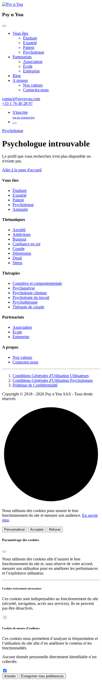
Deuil (17, 258)
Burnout (19, 239)
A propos (20, 80)
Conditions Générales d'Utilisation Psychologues (53, 380)
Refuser (55, 529)
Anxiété (19, 230)
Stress (17, 262)
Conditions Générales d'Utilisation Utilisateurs (51, 375)
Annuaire (20, 209)
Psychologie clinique (30, 293)
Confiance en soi (26, 244)
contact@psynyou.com (21, 99)
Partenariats (22, 57)
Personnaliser (14, 529)
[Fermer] (4, 26)
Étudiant (30, 38)
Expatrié (30, 43)
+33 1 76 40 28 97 (17, 103)
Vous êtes (20, 33)
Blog (17, 75)
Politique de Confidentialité (35, 385)
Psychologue (33, 52)
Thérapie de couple (28, 307)
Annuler (10, 676)
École (27, 66)
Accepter (37, 529)
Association (32, 61)
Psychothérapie (25, 302)
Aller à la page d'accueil (22, 170)
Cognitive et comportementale (37, 283)
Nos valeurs (33, 85)
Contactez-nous (36, 90)
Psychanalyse (24, 288)
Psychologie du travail (31, 297)
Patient (28, 47)
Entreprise (31, 71)
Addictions (22, 234)
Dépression (22, 253)
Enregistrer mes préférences (42, 676)
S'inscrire (24, 114)
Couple (19, 248)
